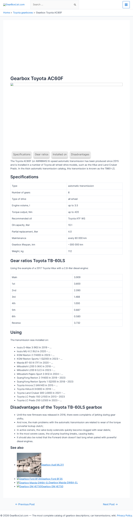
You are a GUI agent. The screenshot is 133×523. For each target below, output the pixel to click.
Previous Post (25, 504)
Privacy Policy (124, 515)
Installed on (60, 154)
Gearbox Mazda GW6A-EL (63, 482)
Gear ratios (41, 154)
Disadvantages (80, 154)
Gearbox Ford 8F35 (52, 478)
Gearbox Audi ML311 (52, 464)
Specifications (21, 154)
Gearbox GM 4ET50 (52, 486)
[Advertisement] (66, 51)
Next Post (110, 504)
